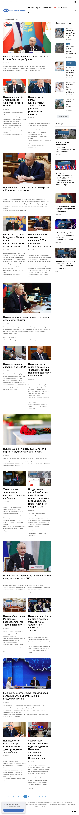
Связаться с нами (7, 1)
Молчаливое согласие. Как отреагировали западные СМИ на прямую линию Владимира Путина (26, 696)
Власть (8, 417)
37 (39, 796)
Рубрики (38, 8)
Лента (52, 8)
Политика (9, 25)
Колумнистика (33, 13)
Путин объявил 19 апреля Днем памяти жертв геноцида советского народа (24, 450)
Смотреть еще (63, 116)
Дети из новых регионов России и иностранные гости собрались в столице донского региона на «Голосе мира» (64, 179)
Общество (34, 219)
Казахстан (16, 25)
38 (43, 796)
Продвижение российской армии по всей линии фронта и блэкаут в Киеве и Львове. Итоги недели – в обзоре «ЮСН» (38, 498)
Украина (15, 156)
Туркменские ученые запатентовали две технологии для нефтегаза (71, 104)
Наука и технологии (63, 23)
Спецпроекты (62, 8)
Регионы (45, 8)
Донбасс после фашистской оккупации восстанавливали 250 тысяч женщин (65, 147)
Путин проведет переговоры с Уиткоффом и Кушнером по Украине (26, 189)
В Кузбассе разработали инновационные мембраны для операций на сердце (71, 33)
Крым (68, 44)
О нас (16, 1)
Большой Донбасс (63, 132)
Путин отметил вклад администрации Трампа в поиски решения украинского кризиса (37, 106)
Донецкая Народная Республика (70, 63)
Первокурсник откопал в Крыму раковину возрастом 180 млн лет (71, 51)
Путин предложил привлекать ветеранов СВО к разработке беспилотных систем (39, 240)
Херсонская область (19, 285)
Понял (13, 810)
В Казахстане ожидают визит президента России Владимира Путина (25, 58)
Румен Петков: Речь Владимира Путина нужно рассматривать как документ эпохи (14, 240)
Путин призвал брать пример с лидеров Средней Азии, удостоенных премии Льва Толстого (39, 623)
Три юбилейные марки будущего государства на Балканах (65, 208)
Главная (31, 8)
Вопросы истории (63, 134)
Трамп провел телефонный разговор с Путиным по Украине (14, 493)
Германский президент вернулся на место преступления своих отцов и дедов (65, 264)
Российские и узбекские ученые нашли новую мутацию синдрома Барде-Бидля (70, 87)
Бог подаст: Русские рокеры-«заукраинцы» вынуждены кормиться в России (65, 236)
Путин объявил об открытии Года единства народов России (13, 101)
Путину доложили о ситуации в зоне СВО (14, 365)
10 (33, 796)
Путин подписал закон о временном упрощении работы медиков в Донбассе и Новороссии (39, 370)
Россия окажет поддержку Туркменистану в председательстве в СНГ (27, 577)
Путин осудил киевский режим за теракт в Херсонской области (26, 318)
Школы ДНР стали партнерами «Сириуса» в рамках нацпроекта (70, 71)
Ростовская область (64, 162)
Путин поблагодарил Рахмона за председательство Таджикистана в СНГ (14, 620)
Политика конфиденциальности (11, 806)
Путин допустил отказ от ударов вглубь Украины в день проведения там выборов (12, 746)
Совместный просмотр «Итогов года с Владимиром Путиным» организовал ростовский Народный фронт (38, 749)
